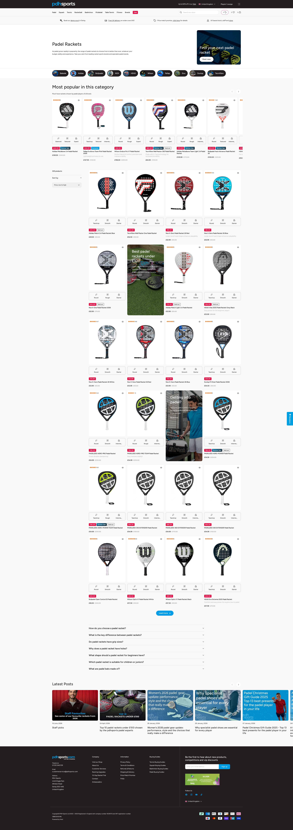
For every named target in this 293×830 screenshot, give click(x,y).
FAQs (122, 779)
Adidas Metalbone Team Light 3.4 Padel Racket (191, 152)
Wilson (150, 73)
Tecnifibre (219, 73)
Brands (127, 12)
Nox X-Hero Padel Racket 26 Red (139, 382)
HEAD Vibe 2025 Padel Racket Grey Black (219, 308)
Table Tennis (109, 12)
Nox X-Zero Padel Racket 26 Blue (216, 233)
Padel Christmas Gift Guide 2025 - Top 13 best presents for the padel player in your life (265, 730)
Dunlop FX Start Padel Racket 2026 (217, 382)
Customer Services (99, 769)
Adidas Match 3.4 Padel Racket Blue (102, 233)
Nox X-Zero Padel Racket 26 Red (177, 233)
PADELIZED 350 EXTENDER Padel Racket (142, 528)
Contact (95, 779)
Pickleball (99, 12)
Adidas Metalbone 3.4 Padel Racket (65, 151)
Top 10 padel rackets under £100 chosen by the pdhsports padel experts (121, 729)
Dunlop (200, 73)
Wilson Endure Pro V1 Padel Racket (127, 151)
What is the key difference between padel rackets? (115, 635)
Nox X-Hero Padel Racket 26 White (101, 382)
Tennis (69, 12)
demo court (75, 21)
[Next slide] (238, 91)
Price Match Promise (127, 775)
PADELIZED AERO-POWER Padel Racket (218, 454)
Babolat (63, 73)
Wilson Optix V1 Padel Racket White (140, 599)
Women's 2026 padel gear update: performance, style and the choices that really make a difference (168, 730)
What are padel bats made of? (104, 668)
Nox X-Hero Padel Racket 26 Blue (178, 382)
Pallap (167, 73)
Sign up (224, 767)
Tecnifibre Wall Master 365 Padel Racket (160, 151)
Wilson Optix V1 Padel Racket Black (178, 599)
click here (176, 21)
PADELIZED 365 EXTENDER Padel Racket (219, 528)
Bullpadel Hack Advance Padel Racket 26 (221, 152)
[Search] (181, 12)
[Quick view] (79, 100)
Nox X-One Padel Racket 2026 (100, 308)
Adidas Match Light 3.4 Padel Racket (179, 308)
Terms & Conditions (127, 765)
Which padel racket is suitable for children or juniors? (116, 662)
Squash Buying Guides (158, 765)
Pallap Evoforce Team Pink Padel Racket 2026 (97, 152)
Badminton (89, 12)
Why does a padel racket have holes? (108, 648)
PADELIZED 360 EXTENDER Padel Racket (181, 528)
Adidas (81, 73)
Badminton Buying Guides (159, 769)
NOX (117, 73)
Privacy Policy (125, 762)
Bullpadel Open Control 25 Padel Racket (103, 599)
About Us (95, 765)
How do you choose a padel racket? (107, 628)
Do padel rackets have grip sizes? (106, 641)
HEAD (133, 73)
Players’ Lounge (227, 4)
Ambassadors (97, 782)
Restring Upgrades (99, 772)
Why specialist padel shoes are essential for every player (216, 729)
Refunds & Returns (127, 769)
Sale (194, 4)
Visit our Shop (97, 762)
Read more (136, 279)
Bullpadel (99, 73)
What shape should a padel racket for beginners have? (117, 655)
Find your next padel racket (217, 50)
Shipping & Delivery (127, 772)
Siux (183, 73)
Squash (61, 12)
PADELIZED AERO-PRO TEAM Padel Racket (143, 454)
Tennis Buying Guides (157, 762)
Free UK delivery (114, 21)
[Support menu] (239, 4)
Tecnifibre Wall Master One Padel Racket (142, 233)
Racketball (78, 12)
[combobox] (199, 12)
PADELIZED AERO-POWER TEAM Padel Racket (106, 528)
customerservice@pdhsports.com (65, 772)
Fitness (119, 12)
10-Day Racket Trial (99, 775)
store (231, 21)
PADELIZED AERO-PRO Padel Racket (102, 454)
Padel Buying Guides (157, 772)
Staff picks (58, 727)
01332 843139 (57, 765)
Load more (163, 613)
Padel (54, 12)
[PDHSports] (63, 4)
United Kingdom (207, 4)
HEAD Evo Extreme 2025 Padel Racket (218, 599)
